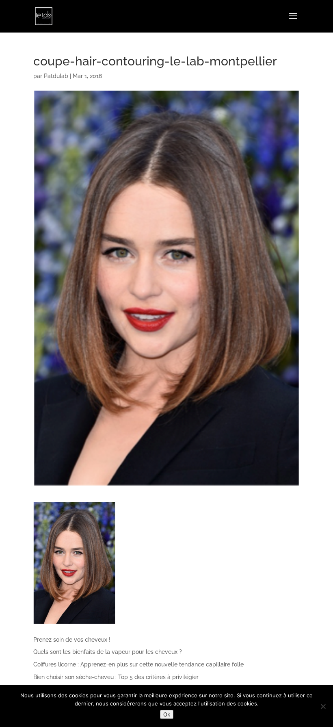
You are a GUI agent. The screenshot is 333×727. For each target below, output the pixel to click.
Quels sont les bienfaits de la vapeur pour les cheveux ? (107, 652)
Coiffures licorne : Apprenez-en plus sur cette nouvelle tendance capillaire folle (138, 664)
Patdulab (56, 76)
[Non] (323, 706)
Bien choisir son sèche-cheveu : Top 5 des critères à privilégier (116, 677)
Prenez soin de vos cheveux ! (71, 639)
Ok (166, 714)
